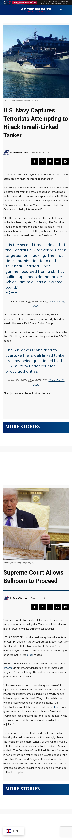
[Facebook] (34, 161)
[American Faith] (6, 152)
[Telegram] (65, 161)
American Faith (20, 152)
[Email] (50, 161)
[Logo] (36, 10)
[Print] (57, 161)
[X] (42, 161)
